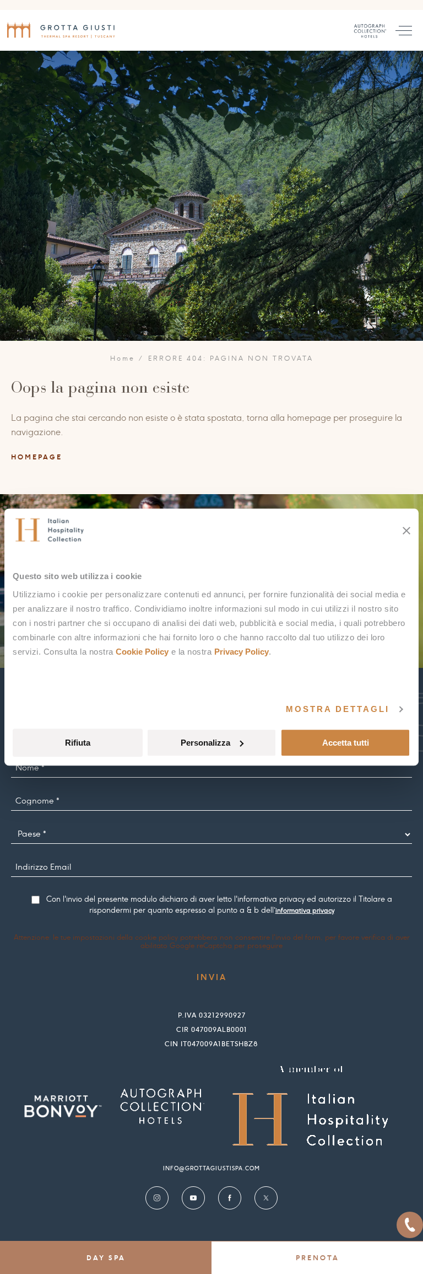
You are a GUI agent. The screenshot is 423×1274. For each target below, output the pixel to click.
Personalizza (205, 742)
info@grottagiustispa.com (211, 1168)
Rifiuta (77, 742)
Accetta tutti (345, 742)
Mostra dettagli (337, 709)
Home (122, 358)
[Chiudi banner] (406, 530)
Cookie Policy (142, 651)
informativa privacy (304, 910)
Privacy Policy (241, 651)
